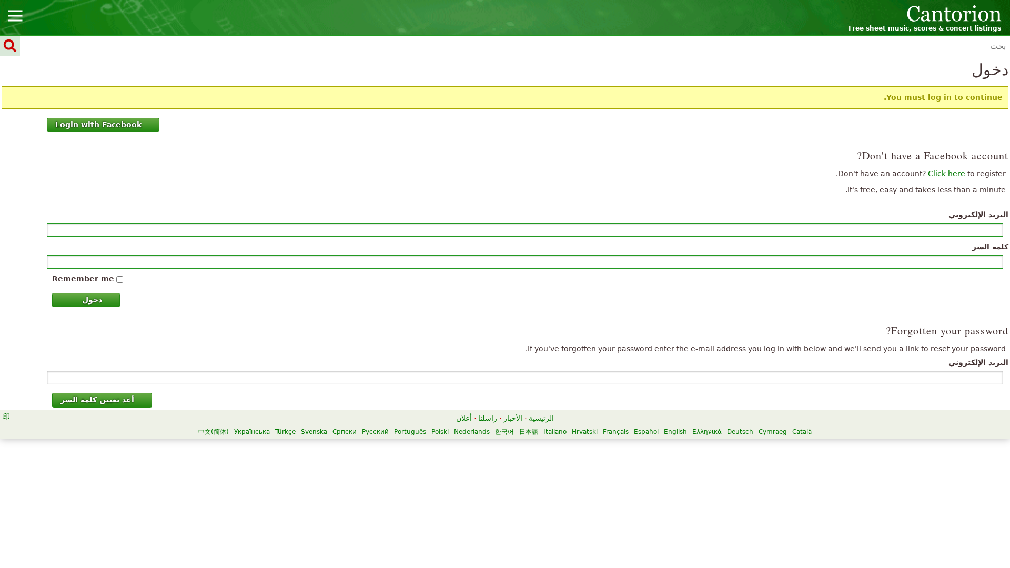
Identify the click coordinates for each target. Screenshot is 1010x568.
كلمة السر (990, 246)
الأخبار (512, 418)
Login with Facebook (98, 124)
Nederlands (472, 431)
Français (616, 431)
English (675, 431)
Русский (375, 431)
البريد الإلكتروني (978, 214)
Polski (440, 431)
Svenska (314, 431)
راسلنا (487, 418)
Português (410, 431)
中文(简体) (213, 431)
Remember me (83, 279)
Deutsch (740, 431)
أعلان (464, 418)
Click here (946, 173)
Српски (344, 431)
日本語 (528, 431)
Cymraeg (773, 431)
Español (646, 431)
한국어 (504, 431)
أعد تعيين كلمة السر (97, 399)
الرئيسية (541, 418)
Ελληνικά (707, 431)
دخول (92, 300)
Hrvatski (585, 431)
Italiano (555, 431)
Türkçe (285, 431)
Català (802, 431)
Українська (252, 431)
